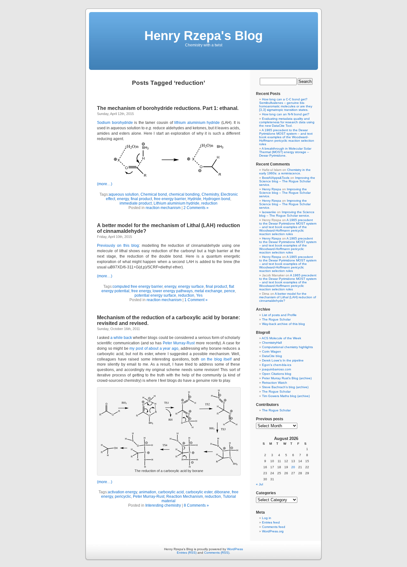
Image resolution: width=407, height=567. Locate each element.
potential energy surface (155, 295)
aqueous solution (124, 194)
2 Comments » (196, 208)
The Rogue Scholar (276, 319)
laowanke (269, 212)
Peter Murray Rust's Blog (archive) (287, 378)
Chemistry (210, 194)
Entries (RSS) (187, 552)
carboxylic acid (171, 492)
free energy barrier (170, 199)
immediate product (136, 203)
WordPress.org (273, 531)
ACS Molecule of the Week (281, 338)
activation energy (122, 492)
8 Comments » (196, 505)
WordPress (235, 549)
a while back (121, 337)
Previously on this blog (118, 245)
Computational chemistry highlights (287, 347)
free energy (141, 291)
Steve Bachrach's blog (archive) (285, 387)
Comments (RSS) (216, 552)
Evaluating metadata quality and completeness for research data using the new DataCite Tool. (286, 122)
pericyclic (123, 496)
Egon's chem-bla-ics (276, 365)
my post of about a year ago (153, 348)
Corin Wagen (271, 351)
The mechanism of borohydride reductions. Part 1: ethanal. (167, 108)
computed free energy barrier (137, 286)
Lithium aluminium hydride (176, 203)
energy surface (191, 286)
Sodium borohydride (115, 122)
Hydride (194, 199)
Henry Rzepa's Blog (203, 36)
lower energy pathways (173, 291)
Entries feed (271, 522)
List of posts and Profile (279, 315)
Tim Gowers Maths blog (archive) (286, 396)
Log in (266, 518)
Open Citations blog (276, 373)
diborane (222, 492)
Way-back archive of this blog (283, 324)
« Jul (259, 484)
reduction (209, 203)
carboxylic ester (199, 492)
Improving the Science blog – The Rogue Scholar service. (287, 181)
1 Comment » (196, 300)
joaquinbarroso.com (276, 369)
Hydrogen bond (216, 199)
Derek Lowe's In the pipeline (283, 360)
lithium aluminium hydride (197, 122)
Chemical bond (154, 194)
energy (123, 199)
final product (141, 199)
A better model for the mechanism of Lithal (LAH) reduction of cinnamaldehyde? (287, 297)
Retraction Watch (274, 382)
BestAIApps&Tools (275, 177)
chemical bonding (184, 194)
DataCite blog (272, 356)
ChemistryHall (272, 342)
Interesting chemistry (163, 505)
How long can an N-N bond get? (285, 114)
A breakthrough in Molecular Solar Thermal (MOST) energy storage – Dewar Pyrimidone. (285, 152)
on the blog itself (216, 359)
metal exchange (208, 291)
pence (229, 291)
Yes (199, 295)
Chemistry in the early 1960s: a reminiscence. (285, 171)
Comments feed (273, 527)
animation (147, 492)
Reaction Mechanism (184, 496)
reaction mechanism (163, 208)
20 (293, 467)
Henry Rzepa (271, 189)
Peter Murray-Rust (179, 343)
